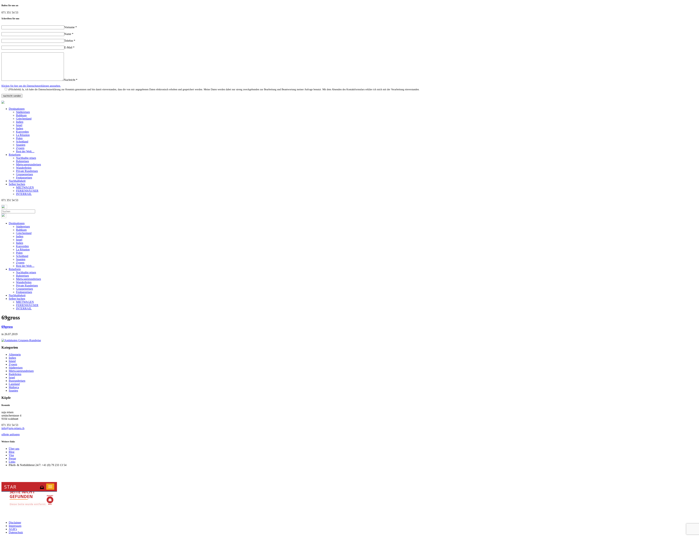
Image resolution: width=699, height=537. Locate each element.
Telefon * (69, 40)
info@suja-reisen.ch (12, 428)
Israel (19, 125)
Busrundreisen (17, 380)
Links (12, 461)
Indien (19, 121)
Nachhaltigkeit (17, 180)
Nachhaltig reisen (26, 157)
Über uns (14, 448)
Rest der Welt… (25, 151)
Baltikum (21, 115)
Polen (19, 138)
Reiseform (15, 154)
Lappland (14, 384)
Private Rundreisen (27, 171)
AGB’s (13, 529)
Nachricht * (70, 79)
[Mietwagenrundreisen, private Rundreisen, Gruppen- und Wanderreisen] (2, 102)
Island (12, 361)
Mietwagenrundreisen (28, 164)
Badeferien (15, 374)
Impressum (15, 525)
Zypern (20, 148)
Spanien (20, 144)
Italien (19, 128)
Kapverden (22, 131)
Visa (11, 455)
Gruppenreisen (24, 174)
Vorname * (70, 27)
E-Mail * (69, 47)
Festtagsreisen (24, 177)
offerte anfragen (10, 434)
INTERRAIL (24, 194)
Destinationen (17, 108)
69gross (7, 327)
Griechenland (23, 118)
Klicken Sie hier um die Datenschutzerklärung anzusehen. (31, 85)
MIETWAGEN (25, 187)
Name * (68, 33)
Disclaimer (15, 522)
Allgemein (15, 354)
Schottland (22, 141)
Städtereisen (23, 112)
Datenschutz (16, 532)
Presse (12, 458)
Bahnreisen (22, 161)
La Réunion (23, 135)
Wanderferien (23, 167)
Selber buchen (17, 184)
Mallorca (14, 387)
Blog (11, 451)
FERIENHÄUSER (27, 190)
